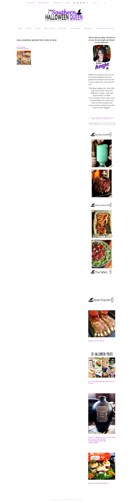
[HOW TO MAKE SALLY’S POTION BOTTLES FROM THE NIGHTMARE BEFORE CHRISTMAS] (101, 414)
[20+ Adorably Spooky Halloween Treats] (101, 365)
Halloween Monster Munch (23, 48)
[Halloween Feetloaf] (101, 324)
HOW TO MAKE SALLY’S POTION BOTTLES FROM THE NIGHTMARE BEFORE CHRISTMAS (101, 440)
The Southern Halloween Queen (66, 15)
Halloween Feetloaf (96, 341)
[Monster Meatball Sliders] (101, 466)
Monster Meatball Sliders (98, 483)
